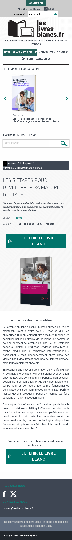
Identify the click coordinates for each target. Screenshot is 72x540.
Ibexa (19, 217)
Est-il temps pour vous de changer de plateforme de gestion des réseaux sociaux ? (36, 120)
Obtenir (38, 241)
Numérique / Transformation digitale (22, 168)
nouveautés (47, 52)
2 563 (51, 9)
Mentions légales (28, 535)
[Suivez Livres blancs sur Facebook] (6, 494)
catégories (43, 58)
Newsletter (19, 14)
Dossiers (63, 52)
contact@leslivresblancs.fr (18, 508)
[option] (36, 98)
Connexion (36, 3)
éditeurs (27, 58)
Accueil (12, 163)
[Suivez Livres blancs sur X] (13, 494)
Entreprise (25, 163)
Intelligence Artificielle (20, 52)
